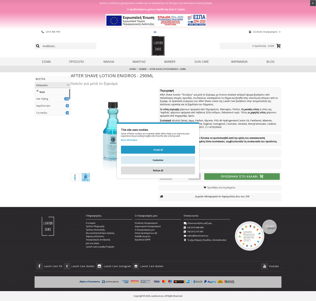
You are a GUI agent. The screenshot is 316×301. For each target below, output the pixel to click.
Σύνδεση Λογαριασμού (146, 222)
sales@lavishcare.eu (197, 235)
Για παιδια (41, 112)
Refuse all (158, 170)
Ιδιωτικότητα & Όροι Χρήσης (100, 233)
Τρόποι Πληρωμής (95, 226)
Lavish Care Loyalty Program (100, 246)
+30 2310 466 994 (195, 227)
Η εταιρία (90, 222)
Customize (158, 160)
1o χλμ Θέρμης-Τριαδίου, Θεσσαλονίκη (206, 239)
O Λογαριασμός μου (145, 229)
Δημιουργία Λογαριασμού (148, 226)
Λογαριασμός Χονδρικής (98, 239)
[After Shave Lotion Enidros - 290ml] (113, 129)
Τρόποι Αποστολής (95, 229)
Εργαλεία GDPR (142, 239)
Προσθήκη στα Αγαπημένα (221, 187)
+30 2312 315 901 (195, 231)
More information (129, 140)
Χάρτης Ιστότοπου (95, 236)
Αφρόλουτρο (43, 105)
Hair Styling (42, 98)
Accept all (158, 149)
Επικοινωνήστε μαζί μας (200, 223)
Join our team (92, 243)
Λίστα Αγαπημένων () (146, 233)
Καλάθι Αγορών (142, 236)
